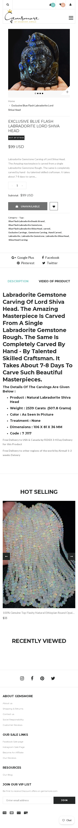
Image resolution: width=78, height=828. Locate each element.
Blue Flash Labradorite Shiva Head (25, 228)
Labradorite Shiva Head (57, 236)
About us (7, 703)
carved (46, 228)
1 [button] (36, 93)
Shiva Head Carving (18, 239)
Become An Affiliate (13, 752)
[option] (39, 59)
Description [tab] (18, 281)
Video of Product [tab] (54, 281)
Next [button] (71, 556)
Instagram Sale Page (13, 747)
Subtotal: (13, 195)
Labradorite (14, 236)
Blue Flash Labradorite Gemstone (25, 225)
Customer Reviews (12, 725)
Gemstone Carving (37, 232)
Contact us (8, 714)
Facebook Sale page (13, 741)
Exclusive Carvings (18, 232)
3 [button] (40, 93)
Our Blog (8, 774)
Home (11, 101)
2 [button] (38, 93)
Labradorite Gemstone (33, 236)
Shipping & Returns (13, 708)
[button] (8, 4)
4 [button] (43, 93)
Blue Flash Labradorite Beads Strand (26, 221)
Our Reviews (9, 758)
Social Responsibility (13, 719)
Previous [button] (6, 556)
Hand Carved (54, 232)
